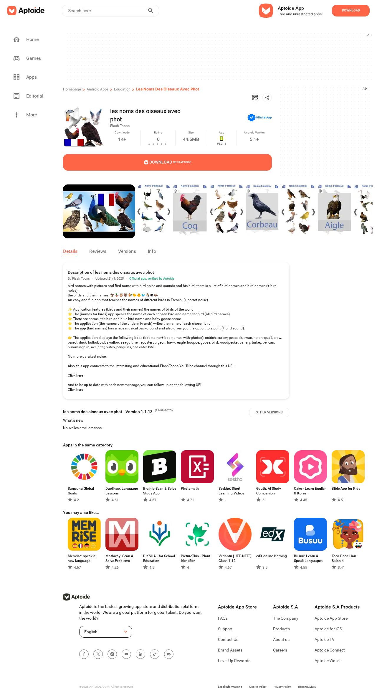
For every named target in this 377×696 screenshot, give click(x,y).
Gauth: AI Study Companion (268, 490)
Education (122, 89)
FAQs (223, 618)
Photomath (190, 488)
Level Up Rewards (234, 660)
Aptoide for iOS (328, 628)
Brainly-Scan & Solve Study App (159, 490)
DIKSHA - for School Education (159, 558)
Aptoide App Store (331, 618)
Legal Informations (230, 686)
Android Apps (97, 89)
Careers (280, 650)
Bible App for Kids (346, 488)
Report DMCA (307, 686)
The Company (285, 618)
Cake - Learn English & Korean (310, 490)
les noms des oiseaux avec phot (167, 89)
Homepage (72, 89)
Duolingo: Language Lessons (121, 490)
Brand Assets (230, 650)
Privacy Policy (282, 686)
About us (281, 639)
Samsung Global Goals (81, 490)
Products (281, 628)
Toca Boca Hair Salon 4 (344, 558)
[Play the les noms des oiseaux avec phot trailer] (99, 211)
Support (225, 628)
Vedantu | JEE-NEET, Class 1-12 (235, 558)
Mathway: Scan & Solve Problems (119, 558)
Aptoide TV (325, 639)
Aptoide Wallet (328, 660)
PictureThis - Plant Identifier (195, 558)
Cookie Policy (258, 686)
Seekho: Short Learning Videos (231, 490)
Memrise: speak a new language (81, 558)
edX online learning (271, 556)
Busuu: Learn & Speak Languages (308, 558)
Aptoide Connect (330, 650)
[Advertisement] (219, 56)
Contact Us (228, 639)
